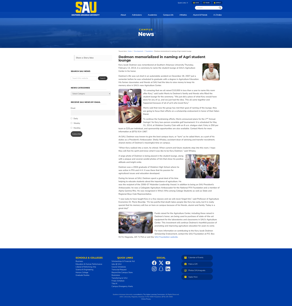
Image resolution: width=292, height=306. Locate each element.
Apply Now (193, 277)
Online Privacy (146, 299)
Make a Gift (192, 264)
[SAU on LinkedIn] (168, 269)
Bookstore (116, 275)
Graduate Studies (82, 275)
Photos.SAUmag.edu (196, 270)
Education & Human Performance (89, 264)
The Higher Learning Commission (154, 294)
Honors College (82, 272)
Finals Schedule (118, 281)
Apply (218, 3)
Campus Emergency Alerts (122, 286)
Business (79, 261)
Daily (75, 118)
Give (197, 3)
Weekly (76, 123)
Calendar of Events (195, 257)
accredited (137, 294)
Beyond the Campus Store (122, 272)
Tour (207, 3)
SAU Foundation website (166, 237)
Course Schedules (119, 267)
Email (73, 108)
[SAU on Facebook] (154, 263)
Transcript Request (119, 269)
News (146, 33)
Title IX (114, 283)
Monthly (76, 128)
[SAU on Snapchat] (161, 269)
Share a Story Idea (85, 57)
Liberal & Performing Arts (86, 267)
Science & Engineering (84, 269)
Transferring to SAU (120, 278)
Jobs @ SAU (117, 264)
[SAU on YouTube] (168, 263)
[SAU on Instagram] (154, 269)
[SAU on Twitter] (161, 263)
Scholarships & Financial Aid (123, 261)
